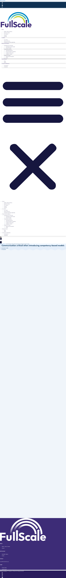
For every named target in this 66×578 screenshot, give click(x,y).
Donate (5, 36)
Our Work (3, 37)
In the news (4, 249)
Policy (7, 57)
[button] (33, 134)
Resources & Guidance (5, 43)
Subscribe (6, 66)
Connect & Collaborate (5, 63)
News (5, 62)
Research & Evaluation (10, 56)
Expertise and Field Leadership (9, 42)
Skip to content (2, 0)
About (3, 29)
